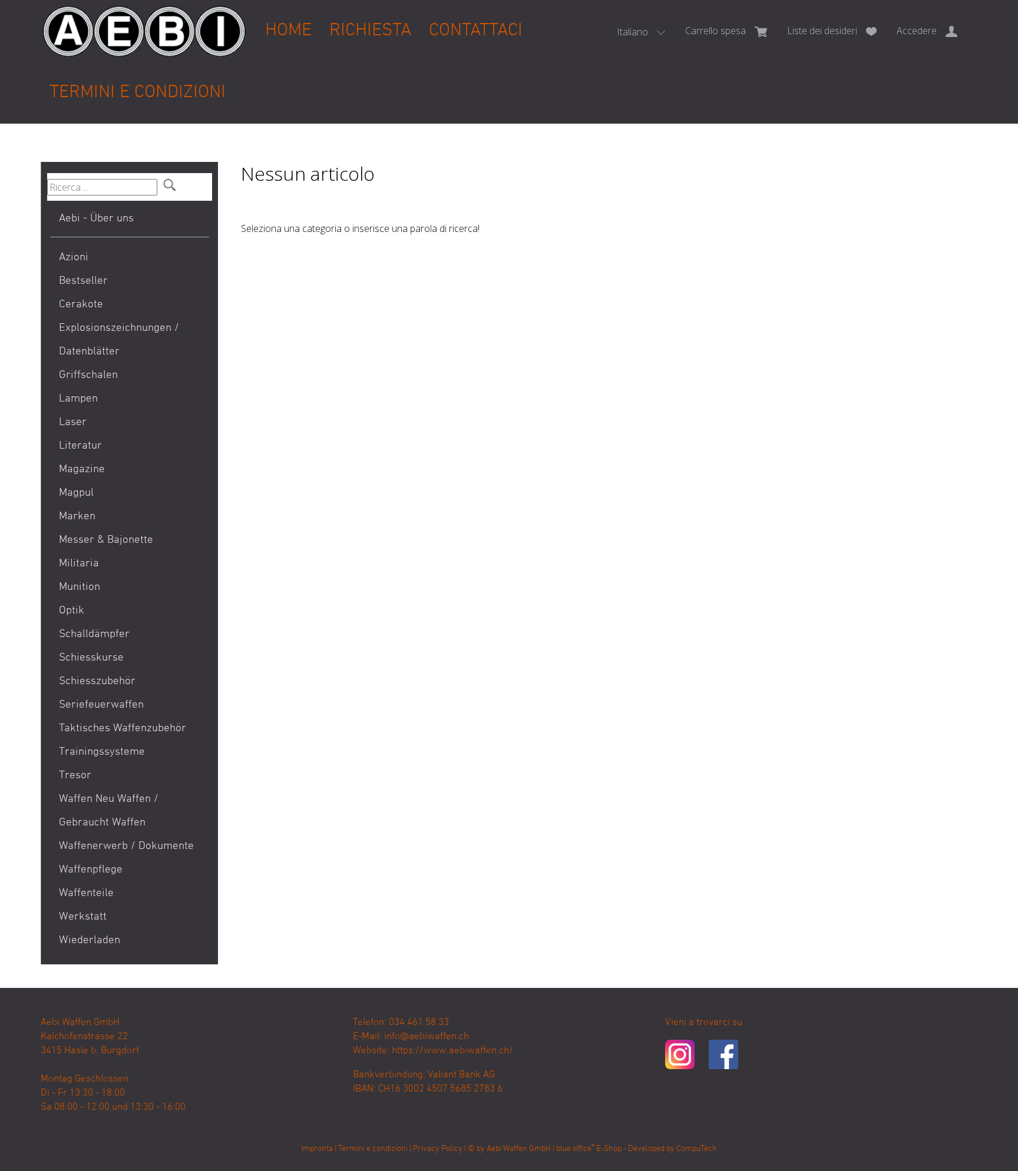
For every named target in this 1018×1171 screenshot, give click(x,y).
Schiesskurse (91, 658)
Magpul (76, 493)
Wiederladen (89, 940)
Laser (73, 422)
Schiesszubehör (97, 681)
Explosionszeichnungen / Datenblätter (119, 340)
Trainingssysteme (102, 752)
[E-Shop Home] (144, 22)
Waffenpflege (91, 870)
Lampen (78, 399)
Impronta (317, 1149)
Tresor (75, 775)
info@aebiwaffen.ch (426, 1037)
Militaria (79, 563)
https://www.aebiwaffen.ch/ (452, 1051)
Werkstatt (83, 917)
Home (288, 31)
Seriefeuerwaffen (101, 705)
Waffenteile (86, 893)
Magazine (82, 469)
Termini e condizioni (137, 93)
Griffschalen (88, 375)
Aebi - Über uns (96, 218)
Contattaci (476, 31)
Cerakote (81, 304)
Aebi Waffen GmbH (519, 1149)
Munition (79, 587)
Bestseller (83, 281)
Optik (71, 611)
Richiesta (370, 31)
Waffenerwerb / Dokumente (126, 846)
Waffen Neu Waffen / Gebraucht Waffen (108, 811)
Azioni (73, 257)
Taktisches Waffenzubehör (122, 728)
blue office (575, 1149)
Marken (77, 516)
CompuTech (696, 1149)
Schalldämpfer (94, 634)
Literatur (80, 446)
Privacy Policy (437, 1149)
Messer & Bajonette (106, 540)
